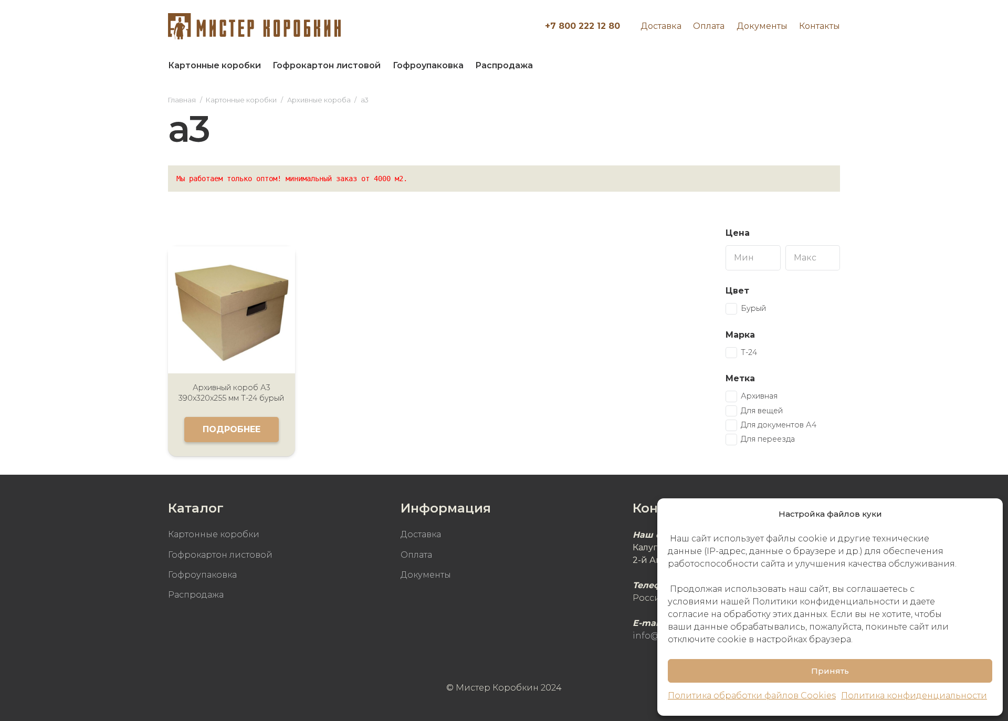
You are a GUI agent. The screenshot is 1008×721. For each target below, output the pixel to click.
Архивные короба (319, 100)
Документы (762, 26)
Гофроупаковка (202, 575)
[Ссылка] (254, 26)
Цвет (737, 291)
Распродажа (196, 595)
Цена (738, 233)
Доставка (660, 26)
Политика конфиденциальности (914, 696)
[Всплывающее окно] (827, 65)
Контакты (819, 26)
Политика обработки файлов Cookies (752, 696)
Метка (740, 378)
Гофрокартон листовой (220, 555)
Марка (740, 335)
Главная (182, 100)
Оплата (708, 26)
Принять (830, 671)
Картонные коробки (241, 100)
